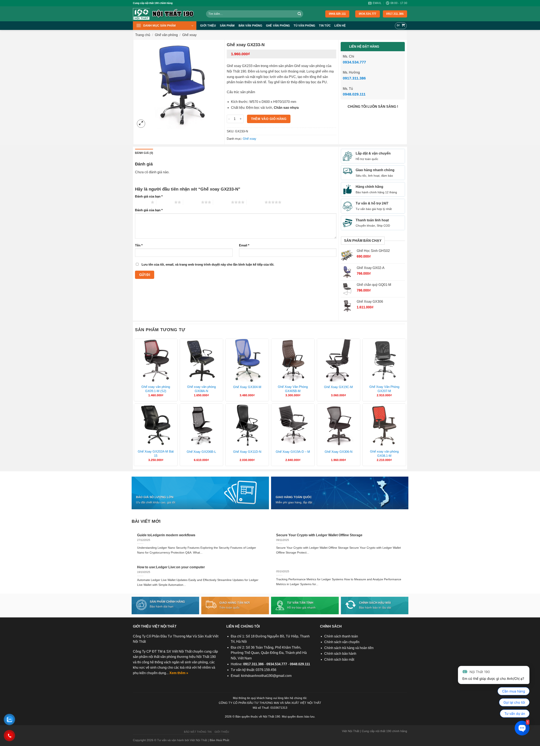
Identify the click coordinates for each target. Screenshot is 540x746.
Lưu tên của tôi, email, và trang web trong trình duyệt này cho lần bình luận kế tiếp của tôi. (208, 264)
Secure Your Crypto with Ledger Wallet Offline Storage (319, 535)
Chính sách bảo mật (339, 659)
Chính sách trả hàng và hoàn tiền (349, 648)
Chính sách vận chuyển (341, 642)
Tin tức (325, 25)
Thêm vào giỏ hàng (269, 119)
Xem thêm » (178, 673)
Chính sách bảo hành (340, 653)
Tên (139, 245)
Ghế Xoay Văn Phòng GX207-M (384, 389)
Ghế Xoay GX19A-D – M (293, 451)
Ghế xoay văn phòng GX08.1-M (384, 453)
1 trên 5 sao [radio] (142, 202)
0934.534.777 (354, 62)
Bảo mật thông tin (198, 731)
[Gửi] (299, 13)
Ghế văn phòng (278, 25)
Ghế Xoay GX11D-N (247, 451)
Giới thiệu (208, 25)
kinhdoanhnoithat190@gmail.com (266, 675)
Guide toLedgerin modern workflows (166, 535)
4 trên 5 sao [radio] (222, 202)
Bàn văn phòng (250, 25)
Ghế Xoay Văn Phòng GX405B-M (293, 389)
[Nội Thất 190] (166, 13)
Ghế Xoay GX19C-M (338, 387)
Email (244, 245)
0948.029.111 (354, 94)
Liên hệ (340, 25)
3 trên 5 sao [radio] (192, 202)
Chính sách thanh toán (341, 636)
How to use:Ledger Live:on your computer (171, 567)
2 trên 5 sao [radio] (165, 202)
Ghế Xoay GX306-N (338, 451)
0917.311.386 (354, 78)
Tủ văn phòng (304, 25)
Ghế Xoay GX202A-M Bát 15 (156, 453)
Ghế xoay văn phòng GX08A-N (201, 389)
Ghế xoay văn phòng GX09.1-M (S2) (155, 389)
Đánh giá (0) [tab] (144, 153)
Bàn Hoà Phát (219, 740)
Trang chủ (142, 35)
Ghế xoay (189, 35)
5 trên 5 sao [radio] (256, 202)
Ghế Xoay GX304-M (247, 387)
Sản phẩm (227, 25)
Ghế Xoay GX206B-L (201, 451)
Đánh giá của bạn (149, 196)
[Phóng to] (141, 124)
